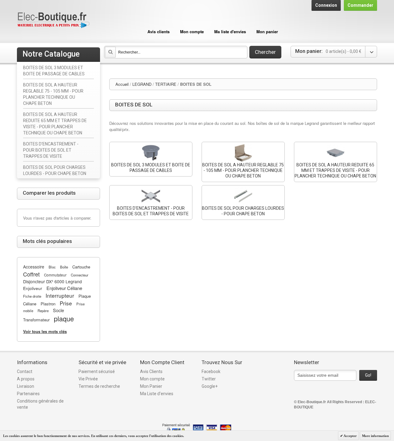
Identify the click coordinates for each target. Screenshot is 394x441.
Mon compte (192, 31)
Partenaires (28, 393)
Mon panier (267, 31)
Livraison (25, 386)
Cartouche (81, 267)
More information (375, 436)
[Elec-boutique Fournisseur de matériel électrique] (53, 20)
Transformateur (36, 320)
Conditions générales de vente (40, 404)
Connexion (326, 5)
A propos (25, 378)
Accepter (350, 436)
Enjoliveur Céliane (64, 288)
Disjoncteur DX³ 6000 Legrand (52, 281)
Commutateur (55, 274)
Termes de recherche (99, 386)
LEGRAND (141, 84)
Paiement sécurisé (96, 371)
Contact (24, 371)
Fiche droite (32, 296)
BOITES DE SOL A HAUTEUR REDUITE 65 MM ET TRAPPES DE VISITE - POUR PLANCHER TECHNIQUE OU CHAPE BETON (335, 170)
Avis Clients (151, 371)
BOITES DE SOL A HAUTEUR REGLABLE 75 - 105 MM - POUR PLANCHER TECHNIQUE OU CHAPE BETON (243, 170)
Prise (66, 303)
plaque (64, 318)
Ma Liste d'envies (156, 393)
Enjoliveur (32, 288)
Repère (43, 310)
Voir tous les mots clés (45, 331)
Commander (360, 5)
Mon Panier (151, 386)
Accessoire (33, 267)
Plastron (48, 304)
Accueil (122, 84)
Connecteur (79, 274)
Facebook (211, 371)
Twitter (209, 378)
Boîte (64, 266)
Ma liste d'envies (230, 31)
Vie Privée (88, 378)
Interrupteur (60, 295)
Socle (58, 310)
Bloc (52, 266)
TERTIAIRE (165, 84)
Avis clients (158, 31)
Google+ (210, 386)
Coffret (31, 274)
